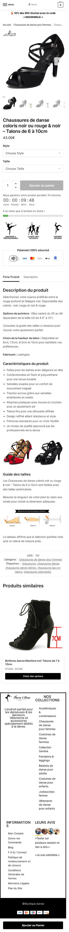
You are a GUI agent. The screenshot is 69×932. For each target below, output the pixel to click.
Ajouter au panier (41, 185)
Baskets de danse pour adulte (46, 769)
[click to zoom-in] (34, 61)
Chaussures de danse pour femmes (32, 24)
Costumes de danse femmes (47, 738)
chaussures (29, 563)
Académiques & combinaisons (47, 712)
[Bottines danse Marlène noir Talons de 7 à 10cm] (33, 624)
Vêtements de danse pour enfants (47, 804)
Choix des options (33, 676)
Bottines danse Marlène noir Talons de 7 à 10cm (32, 662)
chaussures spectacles (37, 571)
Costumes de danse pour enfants (47, 782)
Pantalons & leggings (46, 758)
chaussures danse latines (21, 567)
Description (31, 276)
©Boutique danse (33, 903)
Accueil (7, 24)
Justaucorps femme (46, 793)
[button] (58, 61)
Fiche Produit (11, 276)
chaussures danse (48, 563)
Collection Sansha (45, 749)
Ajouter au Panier (33, 925)
